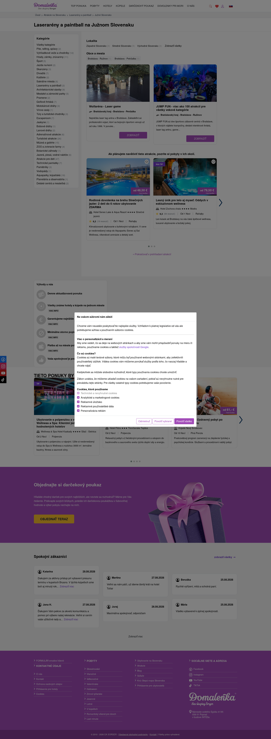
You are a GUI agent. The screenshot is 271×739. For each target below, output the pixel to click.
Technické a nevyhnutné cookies (99, 393)
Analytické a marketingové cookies (100, 397)
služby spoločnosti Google (134, 347)
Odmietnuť (144, 421)
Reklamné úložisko (91, 402)
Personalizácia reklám (93, 410)
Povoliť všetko (184, 421)
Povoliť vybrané (163, 421)
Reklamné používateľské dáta (97, 406)
